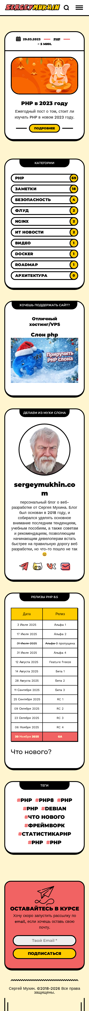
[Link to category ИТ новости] (44, 232)
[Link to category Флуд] (44, 210)
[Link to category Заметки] (44, 188)
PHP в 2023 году (44, 103)
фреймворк (46, 825)
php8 (46, 800)
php (26, 800)
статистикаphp (46, 834)
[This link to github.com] (38, 566)
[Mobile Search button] (66, 7)
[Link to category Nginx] (44, 221)
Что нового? (31, 752)
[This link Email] (65, 566)
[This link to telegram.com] (24, 566)
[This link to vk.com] (51, 566)
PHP (57, 39)
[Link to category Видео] (44, 243)
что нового (46, 817)
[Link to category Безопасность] (44, 199)
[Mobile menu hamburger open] (79, 7)
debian (55, 808)
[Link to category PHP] (44, 178)
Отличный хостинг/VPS (44, 321)
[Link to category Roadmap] (44, 264)
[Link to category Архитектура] (44, 275)
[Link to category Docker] (44, 253)
